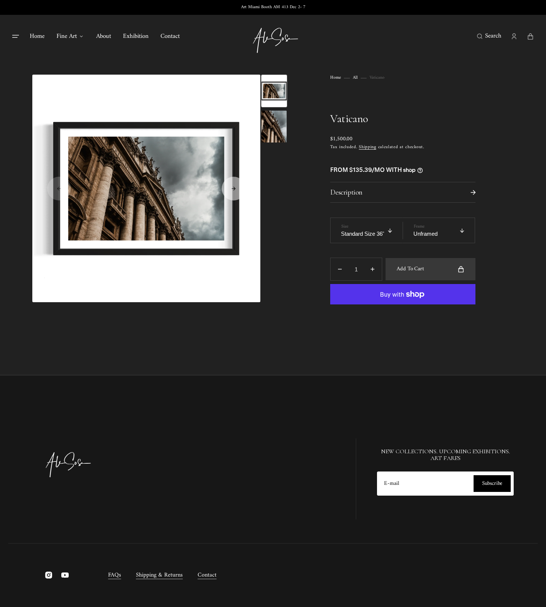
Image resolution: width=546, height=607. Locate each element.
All (355, 78)
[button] (489, 36)
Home (335, 78)
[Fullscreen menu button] (16, 36)
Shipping (367, 147)
